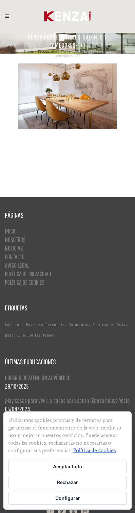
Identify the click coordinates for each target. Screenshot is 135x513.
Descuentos (56, 324)
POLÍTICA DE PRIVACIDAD (28, 274)
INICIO (11, 231)
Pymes (48, 335)
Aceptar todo (67, 466)
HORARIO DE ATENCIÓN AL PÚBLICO (37, 377)
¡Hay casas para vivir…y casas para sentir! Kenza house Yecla (67, 400)
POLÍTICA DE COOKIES (25, 282)
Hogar (10, 335)
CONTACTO (15, 256)
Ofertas (34, 335)
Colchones (14, 324)
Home (28, 51)
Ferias (121, 324)
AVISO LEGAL (17, 265)
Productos (46, 51)
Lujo (21, 335)
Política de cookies (94, 450)
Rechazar (67, 482)
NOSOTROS (15, 239)
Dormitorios (79, 324)
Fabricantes (103, 324)
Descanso (34, 324)
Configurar (67, 498)
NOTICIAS (14, 248)
